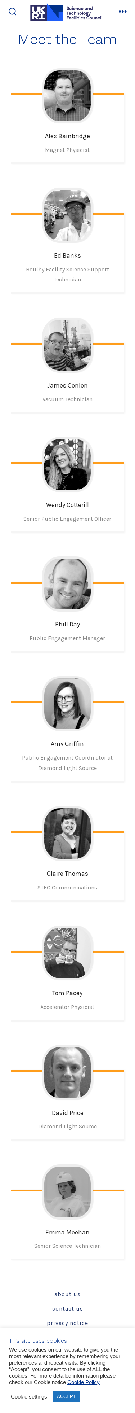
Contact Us (67, 1308)
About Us (67, 1294)
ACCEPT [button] (66, 1396)
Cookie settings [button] (29, 1397)
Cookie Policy (83, 1382)
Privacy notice (67, 1323)
